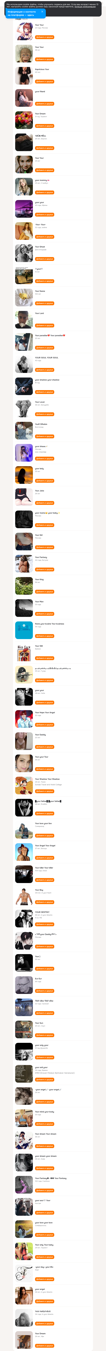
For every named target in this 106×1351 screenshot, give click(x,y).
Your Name (40, 291)
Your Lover (40, 402)
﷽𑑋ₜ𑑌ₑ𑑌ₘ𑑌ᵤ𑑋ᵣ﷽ (53, 668)
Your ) (37, 956)
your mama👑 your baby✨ (47, 513)
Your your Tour (41, 757)
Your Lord (39, 313)
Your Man (39, 601)
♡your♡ (39, 269)
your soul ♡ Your (42, 1200)
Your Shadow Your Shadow (47, 779)
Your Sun (39, 1023)
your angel (40, 1289)
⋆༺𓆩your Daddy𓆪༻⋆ (45, 934)
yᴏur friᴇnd (40, 91)
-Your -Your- (40, 224)
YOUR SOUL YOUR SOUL (46, 357)
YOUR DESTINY (42, 912)
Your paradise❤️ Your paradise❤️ (50, 335)
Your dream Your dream (45, 1134)
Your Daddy (40, 734)
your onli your (41, 1067)
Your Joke (39, 490)
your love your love (43, 1222)
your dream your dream (46, 1156)
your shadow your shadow (47, 380)
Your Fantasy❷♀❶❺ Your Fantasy (51, 1178)
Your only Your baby (44, 1245)
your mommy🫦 (42, 180)
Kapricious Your (42, 69)
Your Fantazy (41, 557)
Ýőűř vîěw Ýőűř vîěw (44, 1001)
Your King (39, 579)
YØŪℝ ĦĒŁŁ (40, 136)
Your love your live (43, 823)
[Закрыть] (42, 12)
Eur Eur (38, 978)
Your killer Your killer (44, 868)
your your (39, 202)
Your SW (39, 646)
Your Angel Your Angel (45, 845)
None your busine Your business (49, 624)
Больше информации (85, 6)
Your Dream (40, 113)
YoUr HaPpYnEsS (43, 1311)
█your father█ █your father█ (48, 801)
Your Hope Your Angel (45, 712)
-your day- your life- (44, 1267)
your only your (41, 1045)
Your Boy (39, 890)
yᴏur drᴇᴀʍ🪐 (41, 446)
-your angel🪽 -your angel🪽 (48, 1089)
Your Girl (39, 535)
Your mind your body (44, 1111)
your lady (39, 468)
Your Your (39, 25)
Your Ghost (40, 246)
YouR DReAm (41, 424)
